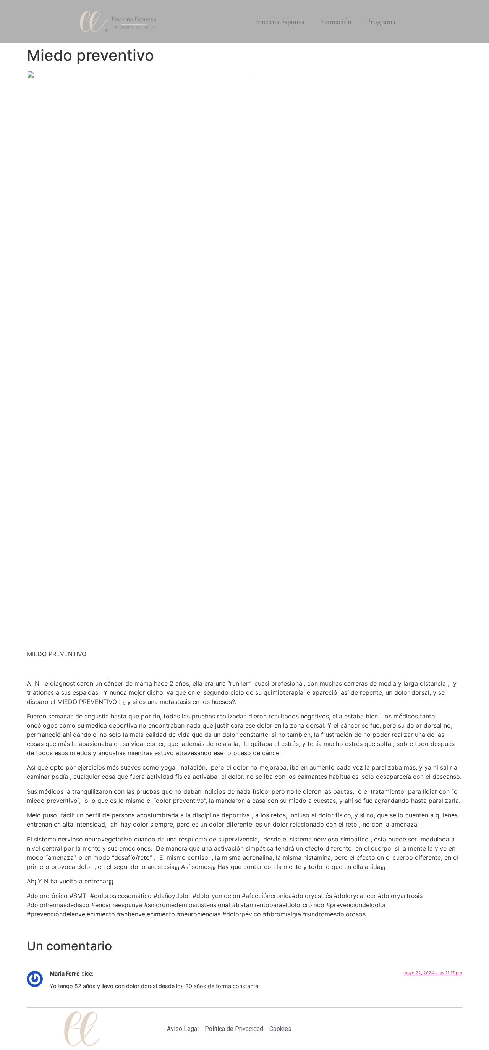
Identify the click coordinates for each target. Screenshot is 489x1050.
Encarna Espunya (280, 21)
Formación (335, 21)
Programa (381, 21)
